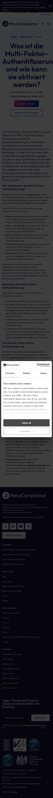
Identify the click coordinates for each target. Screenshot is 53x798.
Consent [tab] (9, 373)
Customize (24, 431)
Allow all (26, 423)
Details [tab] (26, 373)
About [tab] (43, 373)
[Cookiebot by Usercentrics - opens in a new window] (37, 365)
